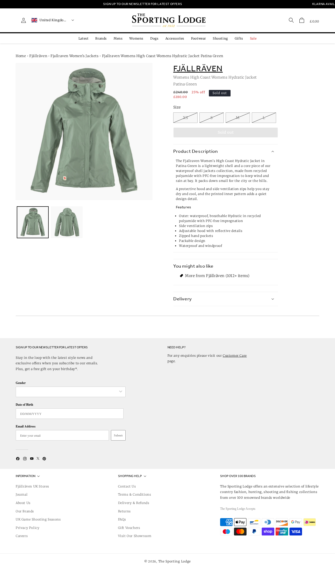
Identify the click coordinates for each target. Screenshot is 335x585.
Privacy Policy (27, 528)
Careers (22, 536)
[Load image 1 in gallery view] (32, 222)
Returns (124, 511)
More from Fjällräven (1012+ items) (217, 275)
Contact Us (127, 486)
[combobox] (68, 392)
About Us (23, 503)
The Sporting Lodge (174, 561)
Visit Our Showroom (135, 536)
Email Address (26, 426)
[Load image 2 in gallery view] (66, 222)
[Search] (291, 20)
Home (21, 56)
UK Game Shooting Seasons (38, 519)
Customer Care (235, 356)
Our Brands (25, 511)
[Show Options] (120, 392)
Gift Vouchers (129, 528)
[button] (302, 20)
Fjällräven (38, 56)
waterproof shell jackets (195, 171)
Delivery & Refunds (133, 503)
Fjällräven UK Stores (32, 486)
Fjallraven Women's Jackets (75, 56)
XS (185, 117)
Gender (21, 383)
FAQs (122, 519)
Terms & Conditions (134, 494)
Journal (21, 494)
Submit (118, 435)
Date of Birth (24, 404)
